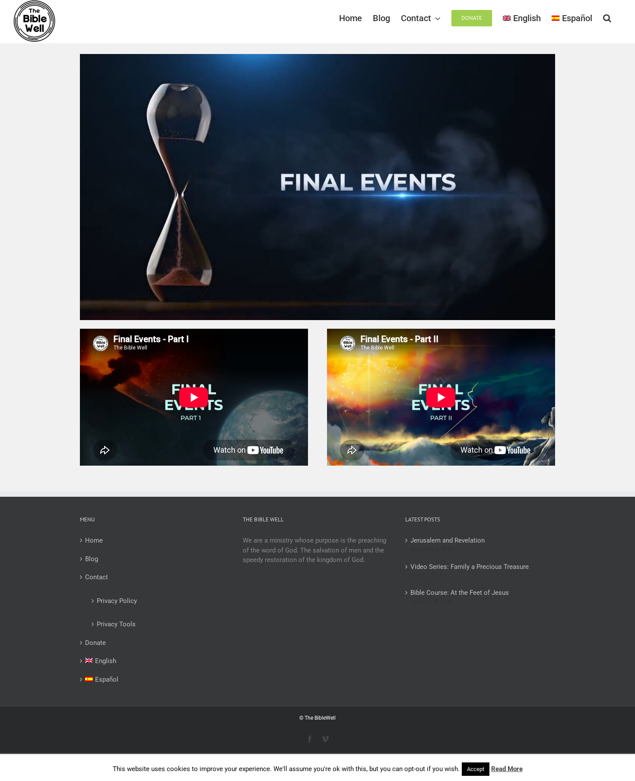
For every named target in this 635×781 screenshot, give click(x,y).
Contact (96, 577)
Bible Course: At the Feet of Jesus (459, 593)
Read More (507, 769)
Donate (95, 643)
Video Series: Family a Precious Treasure (469, 567)
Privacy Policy (117, 601)
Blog (91, 559)
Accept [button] (475, 769)
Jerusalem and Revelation (447, 540)
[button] (607, 18)
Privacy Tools (116, 624)
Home (94, 540)
